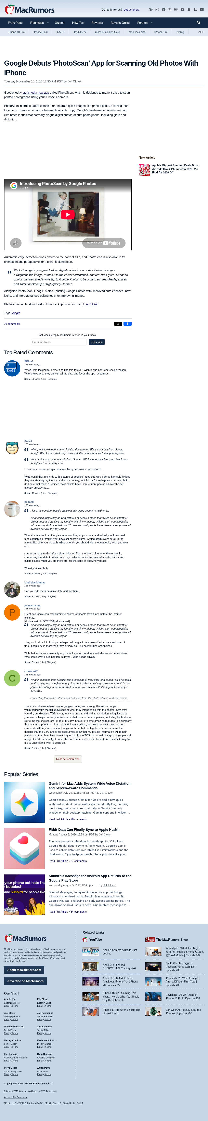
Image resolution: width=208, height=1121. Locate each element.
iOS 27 (60, 32)
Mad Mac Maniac (34, 582)
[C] (12, 685)
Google (15, 313)
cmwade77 (31, 671)
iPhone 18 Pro (16, 32)
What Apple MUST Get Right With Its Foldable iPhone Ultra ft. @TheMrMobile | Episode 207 (185, 952)
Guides (59, 22)
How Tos (78, 22)
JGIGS (28, 440)
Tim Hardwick (44, 1026)
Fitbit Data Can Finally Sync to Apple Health (84, 830)
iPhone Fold (41, 32)
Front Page (15, 22)
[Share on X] (118, 324)
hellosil (29, 501)
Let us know (131, 9)
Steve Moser (10, 1068)
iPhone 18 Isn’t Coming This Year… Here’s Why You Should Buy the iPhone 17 (121, 996)
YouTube (95, 939)
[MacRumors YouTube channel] (182, 10)
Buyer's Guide (120, 22)
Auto (66, 1103)
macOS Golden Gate (107, 32)
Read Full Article (58, 819)
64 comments (79, 911)
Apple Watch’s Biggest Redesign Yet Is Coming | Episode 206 (180, 967)
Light (72, 1103)
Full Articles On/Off (34, 1103)
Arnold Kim (10, 999)
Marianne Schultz (46, 1040)
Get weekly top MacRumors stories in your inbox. (68, 335)
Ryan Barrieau (44, 1054)
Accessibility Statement (15, 1097)
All (201, 32)
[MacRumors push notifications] (189, 10)
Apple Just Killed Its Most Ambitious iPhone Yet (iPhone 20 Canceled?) (120, 982)
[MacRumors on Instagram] (157, 10)
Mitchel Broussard (14, 1026)
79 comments (12, 323)
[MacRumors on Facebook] (164, 10)
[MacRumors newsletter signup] (202, 10)
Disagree (52, 379)
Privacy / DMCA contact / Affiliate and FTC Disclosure (30, 1091)
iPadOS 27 (80, 32)
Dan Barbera (10, 1054)
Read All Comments (68, 759)
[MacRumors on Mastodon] (176, 10)
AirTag (180, 32)
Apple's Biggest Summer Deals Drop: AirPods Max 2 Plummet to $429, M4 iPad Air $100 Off (175, 169)
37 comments (79, 860)
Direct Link (90, 304)
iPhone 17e (161, 32)
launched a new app (36, 92)
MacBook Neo (137, 32)
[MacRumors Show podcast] (151, 10)
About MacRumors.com (24, 970)
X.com (14, 1006)
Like (44, 379)
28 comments (79, 819)
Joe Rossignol (45, 1013)
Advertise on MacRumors (25, 981)
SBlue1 (28, 361)
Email (6, 1006)
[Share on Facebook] (128, 324)
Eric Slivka (42, 999)
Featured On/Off (13, 1103)
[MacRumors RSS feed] (195, 10)
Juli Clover (75, 81)
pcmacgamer (32, 605)
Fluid (48, 1103)
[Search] (200, 22)
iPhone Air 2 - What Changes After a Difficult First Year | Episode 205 (182, 982)
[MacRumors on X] (169, 10)
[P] (12, 619)
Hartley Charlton (13, 1040)
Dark (79, 1103)
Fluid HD (57, 1103)
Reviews (97, 22)
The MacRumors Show (172, 939)
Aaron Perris (43, 1068)
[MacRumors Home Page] (29, 9)
